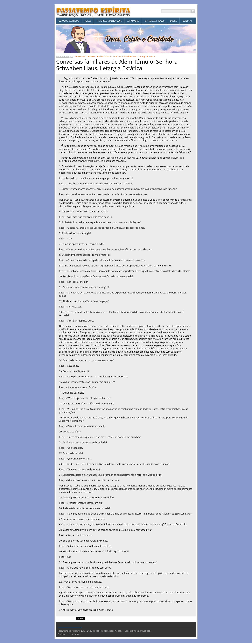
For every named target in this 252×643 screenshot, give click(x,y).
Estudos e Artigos (64, 56)
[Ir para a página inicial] (93, 14)
